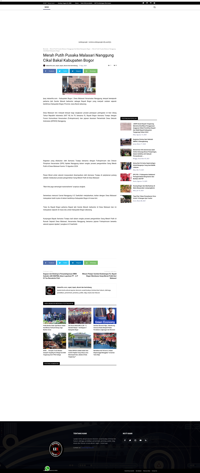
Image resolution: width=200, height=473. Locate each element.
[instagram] (135, 440)
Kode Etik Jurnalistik (86, 3)
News (47, 7)
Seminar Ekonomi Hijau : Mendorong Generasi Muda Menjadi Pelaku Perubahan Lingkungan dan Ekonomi (104, 328)
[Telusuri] (154, 7)
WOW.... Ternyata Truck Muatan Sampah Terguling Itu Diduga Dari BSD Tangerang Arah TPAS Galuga (54, 353)
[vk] (150, 3)
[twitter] (143, 3)
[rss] (146, 440)
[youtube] (154, 3)
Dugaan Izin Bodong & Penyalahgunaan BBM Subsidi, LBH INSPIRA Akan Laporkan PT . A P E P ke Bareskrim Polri (60, 276)
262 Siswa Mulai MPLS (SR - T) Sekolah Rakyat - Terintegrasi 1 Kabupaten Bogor (77, 328)
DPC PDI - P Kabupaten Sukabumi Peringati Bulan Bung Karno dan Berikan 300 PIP (144, 177)
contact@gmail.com (87, 448)
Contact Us (154, 471)
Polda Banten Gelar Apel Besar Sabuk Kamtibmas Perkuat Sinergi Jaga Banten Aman (54, 328)
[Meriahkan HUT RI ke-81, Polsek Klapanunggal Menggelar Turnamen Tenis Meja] (105, 341)
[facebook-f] (125, 440)
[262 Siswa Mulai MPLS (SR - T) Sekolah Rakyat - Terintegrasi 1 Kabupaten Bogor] (79, 316)
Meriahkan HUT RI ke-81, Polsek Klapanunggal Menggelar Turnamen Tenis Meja (104, 353)
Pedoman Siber (146, 471)
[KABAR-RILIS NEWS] (56, 449)
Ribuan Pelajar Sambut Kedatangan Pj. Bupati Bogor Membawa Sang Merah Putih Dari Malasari (99, 276)
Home (77, 3)
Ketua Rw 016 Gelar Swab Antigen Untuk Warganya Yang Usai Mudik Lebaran (144, 165)
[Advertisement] (116, 26)
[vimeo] (147, 3)
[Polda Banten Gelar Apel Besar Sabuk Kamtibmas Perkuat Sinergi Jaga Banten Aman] (54, 316)
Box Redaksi (138, 471)
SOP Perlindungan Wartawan (102, 3)
